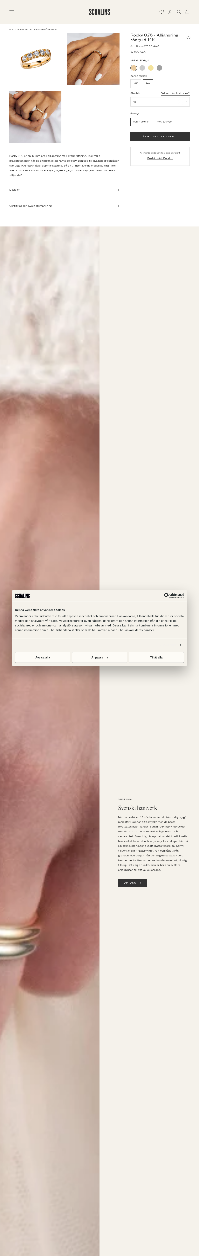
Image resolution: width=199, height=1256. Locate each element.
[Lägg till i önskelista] (188, 37)
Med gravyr (164, 121)
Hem (11, 29)
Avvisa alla (42, 657)
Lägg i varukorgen (158, 136)
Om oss (130, 883)
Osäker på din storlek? (175, 93)
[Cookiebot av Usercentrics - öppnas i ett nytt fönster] (167, 596)
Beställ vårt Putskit (160, 158)
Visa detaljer (168, 645)
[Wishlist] (161, 12)
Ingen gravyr (141, 121)
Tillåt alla (156, 657)
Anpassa (97, 657)
